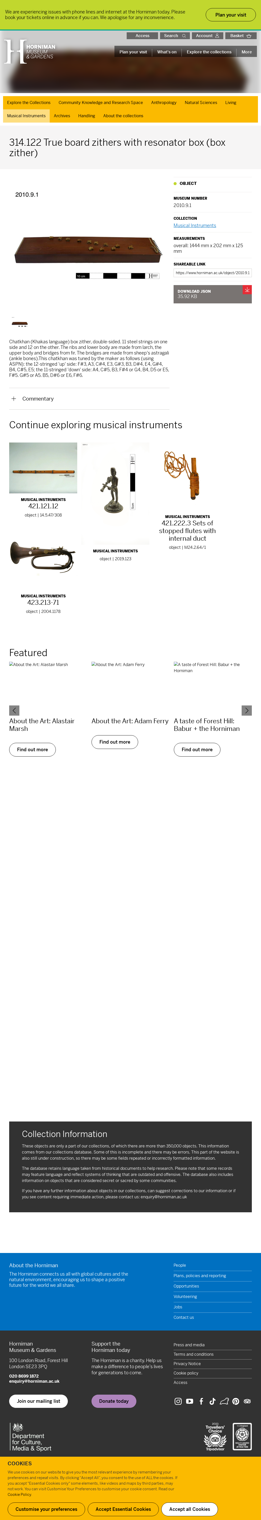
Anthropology (164, 102)
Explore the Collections (28, 102)
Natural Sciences (201, 102)
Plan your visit (133, 52)
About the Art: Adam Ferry (130, 721)
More (247, 52)
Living (230, 102)
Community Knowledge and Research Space (101, 102)
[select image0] (20, 322)
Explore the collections (209, 52)
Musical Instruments (26, 116)
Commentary (38, 399)
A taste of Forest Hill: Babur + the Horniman (207, 725)
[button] (185, 35)
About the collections (123, 116)
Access (142, 35)
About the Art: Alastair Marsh (42, 725)
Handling (86, 116)
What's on (167, 52)
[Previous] (14, 710)
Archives (62, 116)
